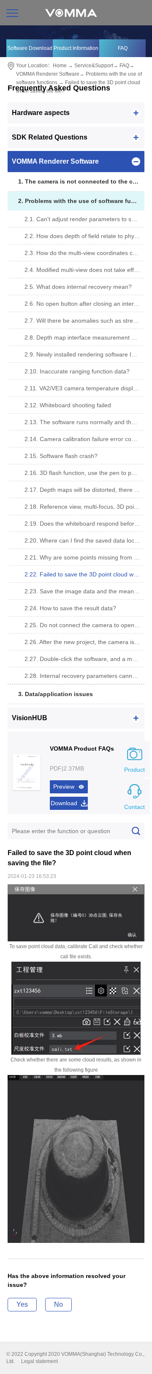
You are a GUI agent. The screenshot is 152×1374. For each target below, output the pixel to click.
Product (134, 769)
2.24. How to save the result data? (70, 608)
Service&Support (93, 66)
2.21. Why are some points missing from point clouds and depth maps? (84, 557)
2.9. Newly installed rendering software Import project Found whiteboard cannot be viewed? (84, 354)
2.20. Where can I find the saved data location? (84, 540)
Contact (134, 807)
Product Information (76, 48)
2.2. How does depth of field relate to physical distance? (84, 236)
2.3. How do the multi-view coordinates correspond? (84, 253)
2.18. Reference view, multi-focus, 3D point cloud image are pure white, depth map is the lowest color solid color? (84, 506)
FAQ (123, 48)
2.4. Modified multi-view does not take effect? (84, 269)
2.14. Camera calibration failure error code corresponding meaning (84, 439)
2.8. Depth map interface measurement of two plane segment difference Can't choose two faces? (84, 337)
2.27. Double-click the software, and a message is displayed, (84, 658)
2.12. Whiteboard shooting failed (67, 405)
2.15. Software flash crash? (61, 456)
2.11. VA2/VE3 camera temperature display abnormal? (84, 388)
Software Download (29, 48)
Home (60, 66)
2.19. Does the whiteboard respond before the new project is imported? (84, 523)
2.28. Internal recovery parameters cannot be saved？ (84, 675)
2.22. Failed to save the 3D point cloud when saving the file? (84, 574)
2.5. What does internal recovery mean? (78, 286)
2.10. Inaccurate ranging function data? (77, 371)
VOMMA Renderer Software (47, 74)
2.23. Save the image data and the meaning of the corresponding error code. (84, 591)
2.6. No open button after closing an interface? (84, 303)
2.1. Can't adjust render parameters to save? (84, 219)
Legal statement (39, 1361)
